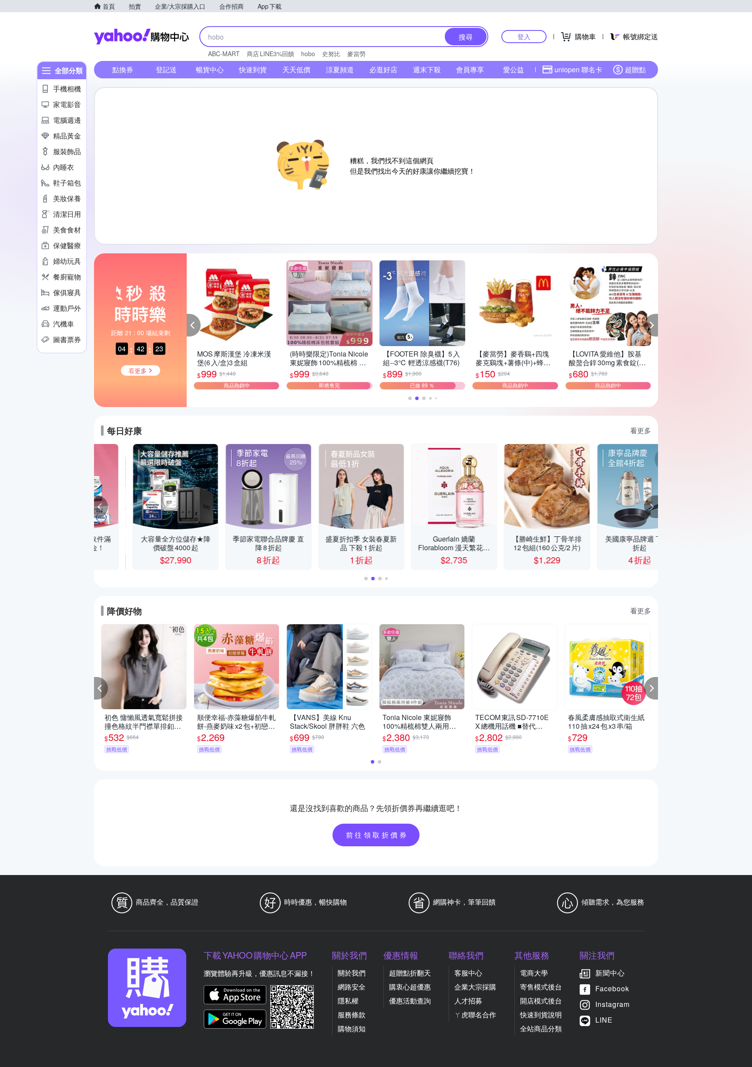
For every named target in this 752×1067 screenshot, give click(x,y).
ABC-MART (224, 53)
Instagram (612, 1004)
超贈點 (635, 69)
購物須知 (352, 1028)
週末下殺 (427, 69)
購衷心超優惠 (410, 987)
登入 (523, 36)
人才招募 (468, 1001)
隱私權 (348, 1001)
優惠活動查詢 (410, 1001)
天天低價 (296, 69)
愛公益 (513, 69)
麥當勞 (356, 53)
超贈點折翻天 (410, 973)
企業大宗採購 (475, 987)
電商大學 (534, 973)
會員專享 (470, 69)
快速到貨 (253, 69)
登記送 (166, 69)
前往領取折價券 (377, 835)
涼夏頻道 (340, 69)
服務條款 (352, 1015)
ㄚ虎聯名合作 (475, 1015)
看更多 (640, 430)
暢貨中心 (210, 69)
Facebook (612, 988)
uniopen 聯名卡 (578, 69)
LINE (604, 1020)
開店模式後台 (541, 1001)
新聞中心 (610, 973)
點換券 (122, 69)
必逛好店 (383, 69)
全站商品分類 (541, 1028)
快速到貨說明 (541, 1015)
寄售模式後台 (541, 987)
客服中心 (468, 973)
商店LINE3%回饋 (270, 53)
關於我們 (352, 973)
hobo (308, 53)
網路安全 (352, 987)
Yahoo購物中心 (141, 36)
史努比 (331, 53)
